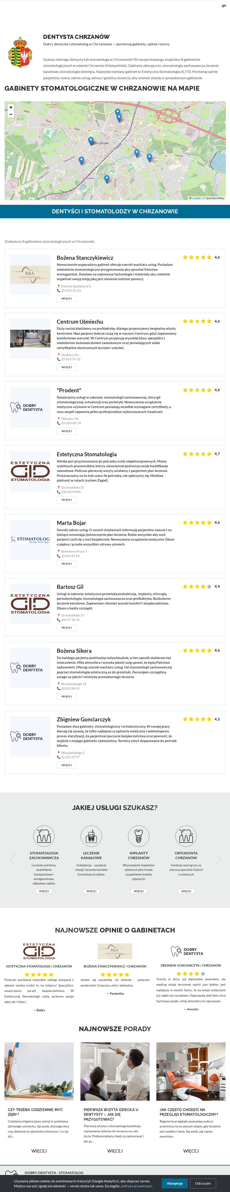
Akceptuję (175, 1183)
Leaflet (196, 198)
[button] (149, 158)
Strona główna (52, 51)
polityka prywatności (136, 1186)
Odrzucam (203, 1183)
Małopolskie (72, 51)
